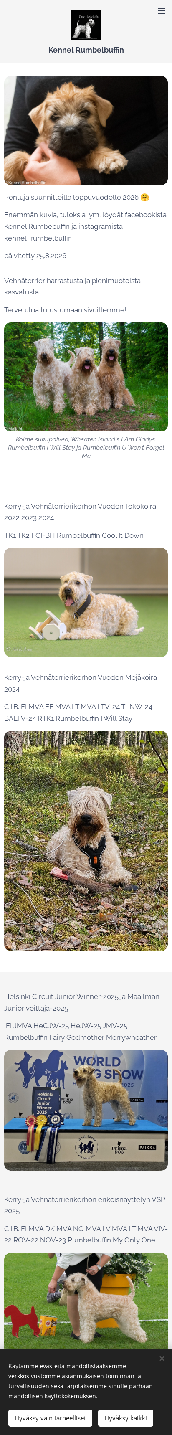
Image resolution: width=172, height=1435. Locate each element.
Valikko (161, 10)
